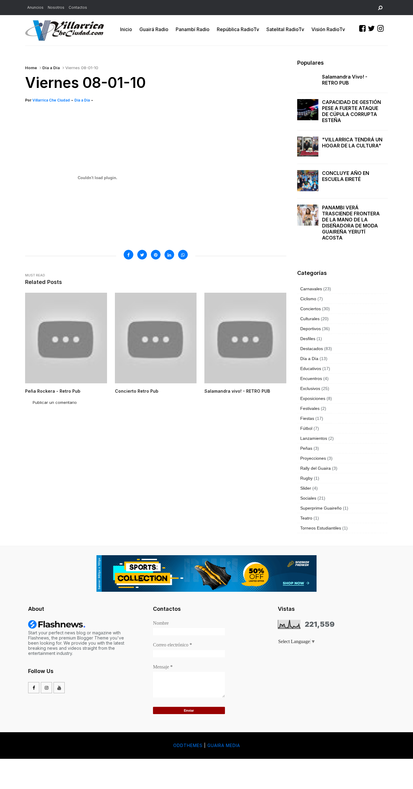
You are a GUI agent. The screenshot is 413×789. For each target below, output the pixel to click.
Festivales (310, 408)
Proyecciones (313, 458)
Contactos (78, 7)
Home (31, 67)
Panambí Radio (193, 29)
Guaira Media (223, 745)
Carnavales (311, 288)
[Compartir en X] (142, 254)
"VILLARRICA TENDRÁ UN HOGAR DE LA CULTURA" (352, 143)
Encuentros (311, 378)
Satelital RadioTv (285, 29)
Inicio (126, 29)
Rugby (306, 478)
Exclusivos (310, 388)
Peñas (306, 448)
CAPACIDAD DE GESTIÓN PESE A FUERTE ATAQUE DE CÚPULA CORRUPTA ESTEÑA (351, 111)
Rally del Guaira (315, 468)
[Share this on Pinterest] (156, 254)
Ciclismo (308, 298)
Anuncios (35, 7)
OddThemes (188, 745)
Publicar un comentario (55, 402)
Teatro (306, 518)
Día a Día (51, 67)
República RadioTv (238, 29)
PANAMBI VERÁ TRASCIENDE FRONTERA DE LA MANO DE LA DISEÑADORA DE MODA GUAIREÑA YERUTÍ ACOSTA (351, 222)
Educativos (310, 368)
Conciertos (310, 308)
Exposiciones (312, 398)
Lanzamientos (313, 438)
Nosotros (56, 7)
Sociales (308, 498)
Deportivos (310, 328)
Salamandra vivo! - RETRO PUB (344, 80)
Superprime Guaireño (321, 508)
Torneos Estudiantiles (320, 528)
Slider (305, 488)
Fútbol (306, 428)
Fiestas (307, 418)
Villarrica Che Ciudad (51, 100)
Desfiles (307, 338)
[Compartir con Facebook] (128, 254)
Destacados (311, 348)
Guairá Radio (153, 29)
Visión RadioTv (328, 29)
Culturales (310, 318)
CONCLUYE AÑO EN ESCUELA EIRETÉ (345, 176)
